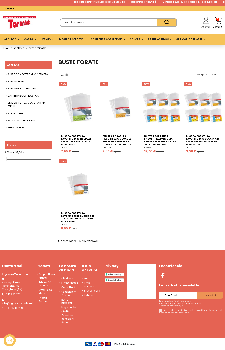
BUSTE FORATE (16, 81)
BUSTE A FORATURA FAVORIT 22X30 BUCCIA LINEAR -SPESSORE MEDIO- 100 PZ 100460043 (160, 140)
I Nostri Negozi (69, 283)
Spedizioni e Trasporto (68, 293)
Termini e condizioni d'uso (67, 319)
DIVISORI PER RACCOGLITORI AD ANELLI (26, 104)
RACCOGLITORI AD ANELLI (22, 120)
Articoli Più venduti (45, 283)
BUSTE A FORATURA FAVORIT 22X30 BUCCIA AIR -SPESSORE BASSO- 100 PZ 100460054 (77, 217)
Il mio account (89, 284)
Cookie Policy (114, 280)
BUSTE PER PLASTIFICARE (22, 88)
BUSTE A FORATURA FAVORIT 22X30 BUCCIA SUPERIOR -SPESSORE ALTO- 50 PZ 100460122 (117, 140)
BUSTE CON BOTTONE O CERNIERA (28, 74)
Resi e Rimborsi (66, 301)
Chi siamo (67, 278)
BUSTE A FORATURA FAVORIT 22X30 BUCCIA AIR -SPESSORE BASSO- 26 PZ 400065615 (202, 140)
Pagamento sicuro (68, 309)
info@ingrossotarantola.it (17, 303)
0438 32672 (13, 294)
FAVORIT (65, 147)
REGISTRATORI (16, 127)
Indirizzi (88, 295)
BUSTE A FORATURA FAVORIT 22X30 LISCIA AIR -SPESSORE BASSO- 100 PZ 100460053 (77, 140)
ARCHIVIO (13, 65)
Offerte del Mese (45, 291)
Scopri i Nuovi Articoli (47, 276)
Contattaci (8, 8)
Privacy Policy (114, 274)
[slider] (6, 159)
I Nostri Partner (43, 299)
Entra (87, 278)
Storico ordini (92, 290)
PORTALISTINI (15, 113)
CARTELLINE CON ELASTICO (23, 95)
